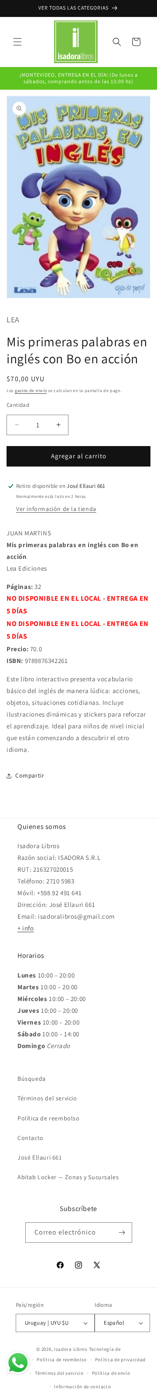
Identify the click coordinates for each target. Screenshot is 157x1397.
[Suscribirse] (122, 1232)
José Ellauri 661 (39, 1157)
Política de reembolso (48, 1118)
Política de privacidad (120, 1359)
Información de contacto (82, 1386)
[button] (17, 41)
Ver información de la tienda (56, 509)
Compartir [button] (29, 775)
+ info (25, 928)
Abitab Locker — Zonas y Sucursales (68, 1177)
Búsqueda (31, 1078)
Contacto (30, 1138)
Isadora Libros (71, 1349)
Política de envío (111, 1373)
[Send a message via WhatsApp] (18, 1363)
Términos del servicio (47, 1098)
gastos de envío (31, 390)
